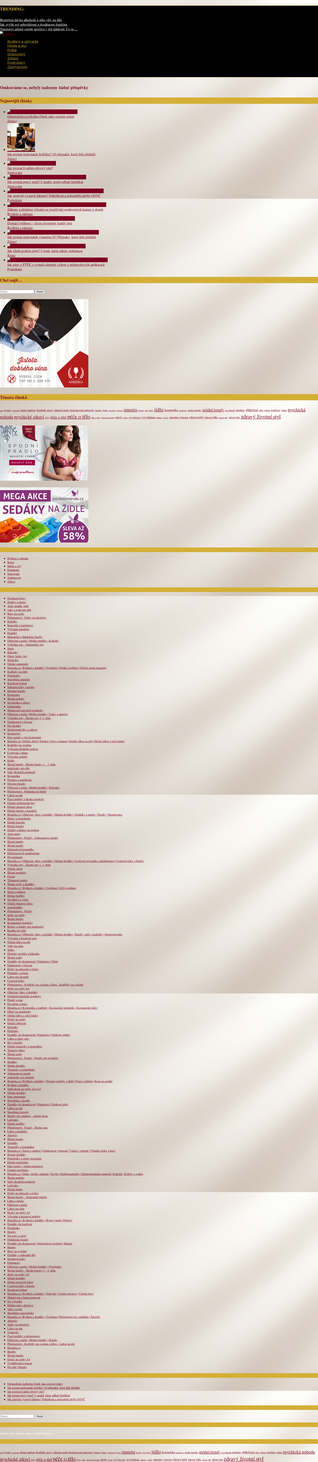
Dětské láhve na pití (18, 942)
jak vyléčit (149, 410)
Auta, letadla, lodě (18, 606)
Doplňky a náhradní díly (21, 1255)
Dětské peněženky (18, 1162)
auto (1, 410)
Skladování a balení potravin (23, 1297)
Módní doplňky (16, 1066)
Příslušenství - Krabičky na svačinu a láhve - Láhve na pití (41, 1344)
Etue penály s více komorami (24, 737)
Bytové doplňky (16, 1154)
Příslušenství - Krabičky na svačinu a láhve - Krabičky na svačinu (45, 984)
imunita (130, 409)
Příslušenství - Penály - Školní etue (27, 1127)
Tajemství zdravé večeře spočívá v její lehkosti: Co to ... (39, 29)
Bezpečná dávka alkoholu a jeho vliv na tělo (31, 19)
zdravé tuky (223, 417)
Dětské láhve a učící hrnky (22, 1015)
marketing (183, 410)
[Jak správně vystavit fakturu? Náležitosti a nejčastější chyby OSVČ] (55, 191)
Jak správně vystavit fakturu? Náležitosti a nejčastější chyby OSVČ (54, 195)
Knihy (11, 760)
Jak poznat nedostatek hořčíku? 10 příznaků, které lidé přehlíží (51, 154)
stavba (125, 417)
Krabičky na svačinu (19, 745)
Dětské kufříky (16, 896)
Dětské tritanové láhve (20, 903)
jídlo (159, 409)
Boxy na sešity (15, 614)
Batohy (11, 1247)
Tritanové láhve (16, 1050)
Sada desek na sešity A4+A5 (24, 1089)
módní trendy (213, 409)
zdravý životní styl (261, 416)
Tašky (10, 950)
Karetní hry (14, 733)
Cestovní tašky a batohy (21, 1286)
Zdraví (12, 58)
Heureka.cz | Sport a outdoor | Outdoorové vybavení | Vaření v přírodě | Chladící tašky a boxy (61, 1151)
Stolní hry (13, 660)
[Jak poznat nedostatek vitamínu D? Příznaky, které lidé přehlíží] (53, 232)
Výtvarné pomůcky (18, 629)
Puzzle (11, 876)
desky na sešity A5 (18, 1274)
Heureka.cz (14, 1348)
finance (98, 410)
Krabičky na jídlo (17, 672)
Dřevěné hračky (16, 784)
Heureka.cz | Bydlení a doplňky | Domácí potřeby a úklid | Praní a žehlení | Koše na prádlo (59, 1081)
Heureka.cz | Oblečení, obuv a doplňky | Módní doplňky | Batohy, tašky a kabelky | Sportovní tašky (65, 934)
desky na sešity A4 (18, 988)
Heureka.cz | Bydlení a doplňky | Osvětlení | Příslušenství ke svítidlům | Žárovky (53, 1317)
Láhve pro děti (15, 1209)
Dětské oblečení (16, 1023)
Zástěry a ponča (16, 602)
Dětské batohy (15, 826)
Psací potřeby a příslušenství (23, 1336)
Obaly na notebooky (19, 1011)
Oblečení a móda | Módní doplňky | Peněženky (34, 1266)
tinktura (159, 417)
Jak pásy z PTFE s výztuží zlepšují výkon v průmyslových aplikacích (56, 264)
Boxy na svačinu (17, 1251)
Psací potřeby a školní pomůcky (25, 799)
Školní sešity (14, 957)
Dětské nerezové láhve (20, 1282)
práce (284, 410)
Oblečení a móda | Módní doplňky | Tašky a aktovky (37, 714)
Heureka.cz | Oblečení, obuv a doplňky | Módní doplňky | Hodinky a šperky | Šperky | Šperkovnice (64, 814)
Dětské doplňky (16, 1093)
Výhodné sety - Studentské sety (25, 644)
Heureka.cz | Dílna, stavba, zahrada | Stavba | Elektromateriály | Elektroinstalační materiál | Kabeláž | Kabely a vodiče (75, 1174)
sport (118, 417)
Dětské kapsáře (16, 822)
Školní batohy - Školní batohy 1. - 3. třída (31, 764)
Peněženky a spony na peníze (24, 1158)
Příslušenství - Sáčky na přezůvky (27, 617)
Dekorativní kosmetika (20, 849)
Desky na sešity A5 (18, 1212)
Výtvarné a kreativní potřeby (23, 1216)
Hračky (11, 1232)
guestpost (112, 410)
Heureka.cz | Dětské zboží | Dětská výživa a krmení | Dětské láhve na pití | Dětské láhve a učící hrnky (66, 741)
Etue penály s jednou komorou (25, 1166)
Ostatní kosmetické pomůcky (24, 996)
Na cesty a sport (16, 1236)
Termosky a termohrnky (21, 1069)
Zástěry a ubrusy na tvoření (23, 830)
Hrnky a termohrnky (19, 818)
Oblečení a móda (17, 1205)
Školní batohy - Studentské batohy (27, 1197)
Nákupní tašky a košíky (21, 687)
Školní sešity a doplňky (20, 884)
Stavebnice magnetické (20, 1313)
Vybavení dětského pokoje (22, 749)
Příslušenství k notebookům (23, 853)
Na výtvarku (14, 1301)
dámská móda (61, 410)
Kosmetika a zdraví (18, 702)
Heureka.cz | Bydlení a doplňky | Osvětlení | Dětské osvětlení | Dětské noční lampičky (57, 668)
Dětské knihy (15, 1189)
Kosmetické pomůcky (20, 923)
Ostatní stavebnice (17, 1170)
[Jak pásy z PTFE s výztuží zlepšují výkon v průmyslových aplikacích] (57, 260)
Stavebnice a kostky (18, 1100)
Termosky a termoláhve (20, 1147)
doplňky (12, 1062)
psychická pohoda (299, 1452)
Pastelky (12, 633)
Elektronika (14, 706)
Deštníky (12, 1143)
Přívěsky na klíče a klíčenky (23, 954)
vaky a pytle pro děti (19, 610)
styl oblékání (148, 417)
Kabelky (12, 621)
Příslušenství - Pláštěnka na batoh (26, 791)
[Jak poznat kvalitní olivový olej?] (31, 163)
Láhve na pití (14, 795)
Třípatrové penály (17, 880)
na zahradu (230, 410)
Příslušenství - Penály (19, 911)
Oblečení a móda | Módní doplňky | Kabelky (33, 641)
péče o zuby (95, 417)
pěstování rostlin (107, 417)
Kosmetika (13, 776)
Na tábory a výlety (18, 899)
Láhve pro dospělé (18, 977)
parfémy (275, 410)
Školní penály (15, 845)
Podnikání (16, 63)
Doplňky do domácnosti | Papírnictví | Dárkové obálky (38, 1035)
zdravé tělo (234, 417)
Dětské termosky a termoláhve (24, 1046)
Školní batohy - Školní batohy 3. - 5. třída (31, 1270)
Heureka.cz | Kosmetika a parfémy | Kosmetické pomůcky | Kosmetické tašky (52, 1008)
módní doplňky (195, 410)
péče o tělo (78, 416)
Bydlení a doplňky (18, 1085)
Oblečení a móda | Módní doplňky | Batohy (32, 1340)
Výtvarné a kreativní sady (22, 938)
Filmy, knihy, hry (17, 656)
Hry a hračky (15, 1042)
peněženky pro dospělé (20, 1077)
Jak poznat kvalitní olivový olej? (30, 168)
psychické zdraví (29, 417)
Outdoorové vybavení (19, 722)
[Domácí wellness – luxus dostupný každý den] (41, 218)
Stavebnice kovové (18, 1112)
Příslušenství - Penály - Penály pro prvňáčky (33, 1058)
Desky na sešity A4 (18, 1359)
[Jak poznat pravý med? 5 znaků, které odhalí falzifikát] (46, 177)
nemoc (240, 410)
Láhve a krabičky (17, 1131)
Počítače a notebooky (19, 780)
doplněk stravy (45, 410)
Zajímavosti (17, 67)
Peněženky (13, 675)
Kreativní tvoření (17, 683)
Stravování (16, 54)
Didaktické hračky (18, 1239)
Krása (12, 50)
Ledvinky (13, 1120)
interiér (141, 410)
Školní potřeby (15, 699)
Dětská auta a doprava (20, 1305)
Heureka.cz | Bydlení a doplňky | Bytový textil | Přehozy (40, 1220)
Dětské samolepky (18, 664)
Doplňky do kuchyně (19, 1224)
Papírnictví (13, 1263)
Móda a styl (16, 46)
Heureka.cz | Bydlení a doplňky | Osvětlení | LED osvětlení (41, 888)
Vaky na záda (15, 946)
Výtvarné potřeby (17, 757)
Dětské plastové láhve (19, 807)
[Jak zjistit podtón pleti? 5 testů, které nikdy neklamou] (46, 246)
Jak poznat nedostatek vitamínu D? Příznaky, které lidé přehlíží (51, 237)
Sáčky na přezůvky (18, 1324)
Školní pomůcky (16, 872)
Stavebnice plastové (18, 679)
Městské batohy (16, 691)
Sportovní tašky (16, 1259)
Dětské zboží (14, 869)
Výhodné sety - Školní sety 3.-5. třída (29, 718)
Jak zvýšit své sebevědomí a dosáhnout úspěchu (33, 24)
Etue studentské (16, 1096)
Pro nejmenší (14, 857)
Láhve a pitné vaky (18, 1039)
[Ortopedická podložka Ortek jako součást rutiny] (42, 111)
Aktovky (12, 1135)
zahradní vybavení (178, 417)
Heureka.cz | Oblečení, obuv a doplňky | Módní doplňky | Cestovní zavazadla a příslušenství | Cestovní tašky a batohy (75, 861)
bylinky (7, 410)
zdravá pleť (196, 417)
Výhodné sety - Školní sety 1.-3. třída (29, 865)
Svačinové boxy (16, 598)
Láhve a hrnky (15, 1201)
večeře (165, 417)
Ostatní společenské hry (21, 803)
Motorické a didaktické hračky (25, 637)
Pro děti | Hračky (17, 1367)
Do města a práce (17, 1004)
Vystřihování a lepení (19, 1363)
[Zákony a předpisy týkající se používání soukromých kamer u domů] (56, 204)
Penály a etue (15, 1000)
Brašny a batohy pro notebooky (25, 926)
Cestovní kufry (15, 981)
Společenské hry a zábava (22, 729)
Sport (10, 648)
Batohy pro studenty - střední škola (27, 1116)
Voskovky (13, 1332)
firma (105, 410)
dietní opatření (28, 410)
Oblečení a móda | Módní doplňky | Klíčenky (33, 787)
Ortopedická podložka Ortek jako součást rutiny (41, 116)
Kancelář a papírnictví (20, 625)
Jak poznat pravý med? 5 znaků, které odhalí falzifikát (45, 181)
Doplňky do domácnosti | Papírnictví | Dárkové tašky (37, 1104)
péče (47, 417)
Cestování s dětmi (17, 753)
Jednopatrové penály (19, 1073)
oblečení (252, 409)
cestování (16, 410)
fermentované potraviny (82, 410)
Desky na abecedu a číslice (23, 969)
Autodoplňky (15, 907)
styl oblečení (135, 417)
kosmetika (171, 410)
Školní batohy (15, 841)
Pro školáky (14, 726)
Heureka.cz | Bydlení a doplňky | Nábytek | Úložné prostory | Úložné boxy (50, 1294)
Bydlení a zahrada (22, 41)
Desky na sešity (16, 1019)
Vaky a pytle (14, 1309)
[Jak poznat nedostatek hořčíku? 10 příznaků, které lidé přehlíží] (21, 149)
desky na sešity (16, 915)
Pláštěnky (13, 1031)
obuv (261, 410)
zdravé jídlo (211, 417)
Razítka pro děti (16, 930)
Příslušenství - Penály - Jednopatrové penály (32, 838)
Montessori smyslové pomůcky (25, 710)
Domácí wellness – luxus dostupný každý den (39, 223)
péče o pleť (58, 416)
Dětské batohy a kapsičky (22, 811)
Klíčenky (12, 652)
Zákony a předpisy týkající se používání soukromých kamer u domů (55, 209)
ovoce (267, 410)
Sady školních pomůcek (21, 772)
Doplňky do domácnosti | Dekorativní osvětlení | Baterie (39, 1243)
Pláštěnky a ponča (17, 973)
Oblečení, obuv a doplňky (22, 992)
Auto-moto (13, 834)
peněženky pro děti (18, 768)
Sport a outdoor (16, 892)
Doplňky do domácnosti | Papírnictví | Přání (32, 961)
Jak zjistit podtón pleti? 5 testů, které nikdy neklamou (45, 250)
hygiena (120, 410)
